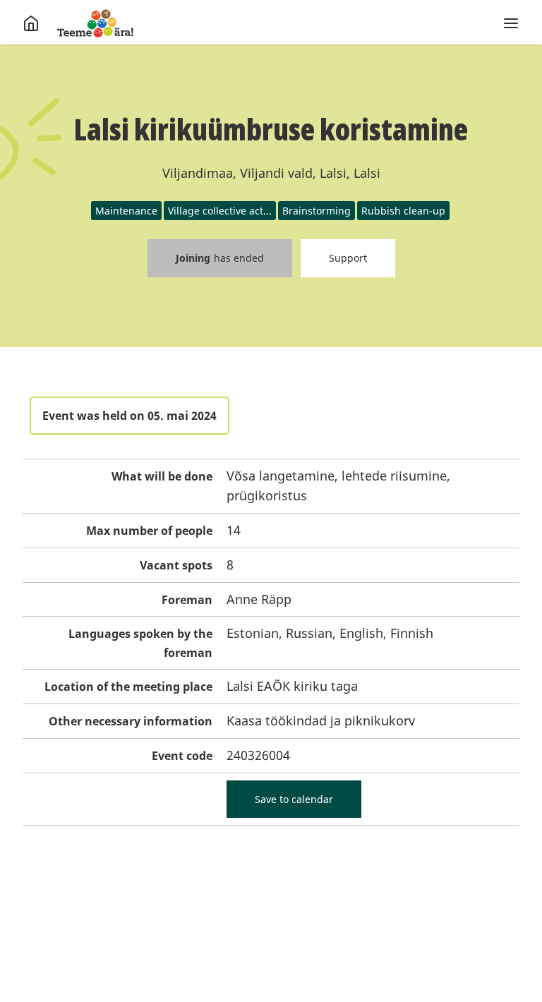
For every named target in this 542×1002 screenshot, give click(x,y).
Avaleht (95, 23)
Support (348, 258)
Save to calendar (294, 799)
